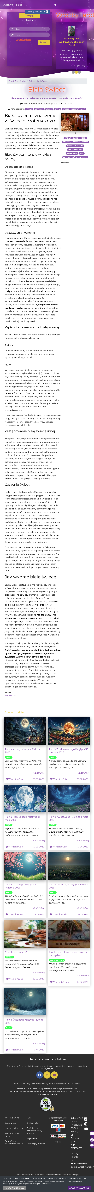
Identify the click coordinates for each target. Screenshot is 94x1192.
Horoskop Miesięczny (14, 1128)
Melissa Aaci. (11, 695)
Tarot (51, 1083)
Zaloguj (43, 42)
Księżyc (8, 757)
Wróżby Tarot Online (12, 5)
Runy (29, 1118)
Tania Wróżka (10, 1141)
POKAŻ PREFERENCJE (14, 1188)
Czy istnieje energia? (16, 952)
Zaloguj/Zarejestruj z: (36, 12)
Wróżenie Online (12, 1118)
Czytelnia (9, 957)
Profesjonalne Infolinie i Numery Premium (34, 1130)
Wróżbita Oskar (16, 779)
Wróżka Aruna (15, 979)
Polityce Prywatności (42, 1184)
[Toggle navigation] (89, 5)
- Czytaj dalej (79, 65)
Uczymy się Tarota (57, 960)
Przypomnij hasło (23, 40)
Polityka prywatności (36, 1144)
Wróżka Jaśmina (60, 982)
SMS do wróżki (33, 1123)
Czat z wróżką (11, 1123)
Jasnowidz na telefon (14, 1144)
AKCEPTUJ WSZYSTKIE (79, 1188)
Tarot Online (19, 1083)
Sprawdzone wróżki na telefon (67, 1083)
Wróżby (44, 1083)
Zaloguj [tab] (29, 16)
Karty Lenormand (33, 1083)
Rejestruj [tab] (29, 20)
